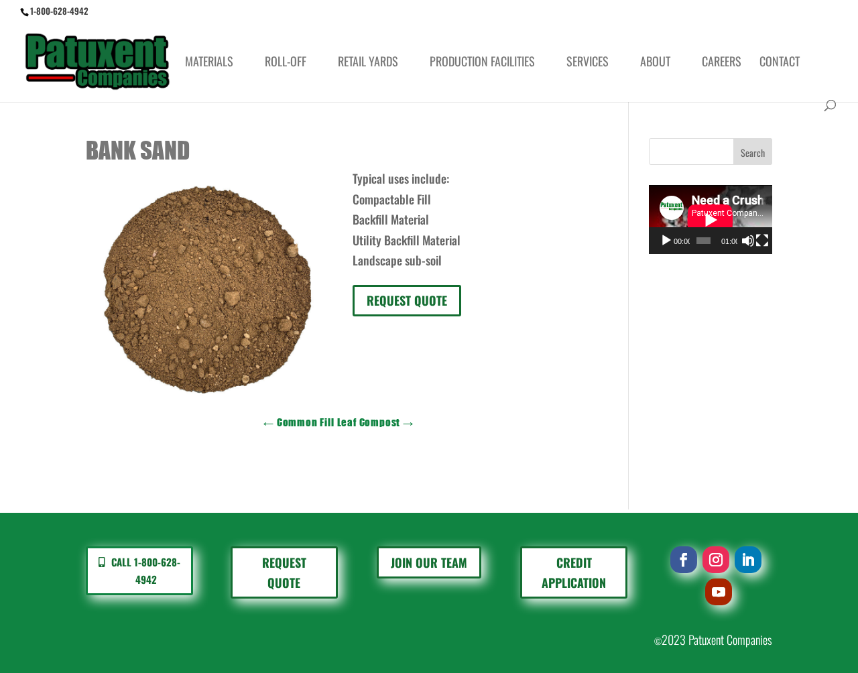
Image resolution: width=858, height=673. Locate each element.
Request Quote (284, 573)
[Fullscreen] (762, 240)
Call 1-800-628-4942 (145, 570)
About (655, 63)
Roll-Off (285, 63)
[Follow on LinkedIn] (748, 559)
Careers (721, 63)
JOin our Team (429, 562)
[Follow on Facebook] (683, 559)
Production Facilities (482, 63)
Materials (209, 63)
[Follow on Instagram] (715, 559)
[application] (710, 219)
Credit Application (574, 573)
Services (587, 63)
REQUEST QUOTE (407, 300)
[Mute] (748, 240)
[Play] (666, 240)
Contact (779, 63)
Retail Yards (368, 63)
